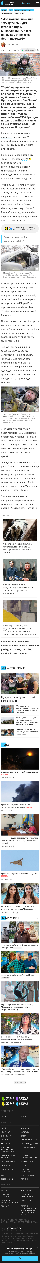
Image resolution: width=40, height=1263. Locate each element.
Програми (5, 1206)
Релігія (24, 1165)
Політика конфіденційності (9, 1201)
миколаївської (11, 117)
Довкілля (5, 1144)
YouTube (26, 649)
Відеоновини (7, 1179)
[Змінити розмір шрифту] (38, 50)
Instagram (21, 653)
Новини (4, 1117)
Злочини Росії (7, 1169)
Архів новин (26, 1190)
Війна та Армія (7, 14)
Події (3, 1128)
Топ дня (24, 1179)
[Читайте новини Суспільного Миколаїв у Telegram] (20, 1229)
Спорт (4, 1175)
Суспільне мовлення (6, 1195)
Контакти (5, 1190)
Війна (23, 1117)
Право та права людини (8, 1156)
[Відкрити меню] (38, 3)
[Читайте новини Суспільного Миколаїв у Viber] (16, 1229)
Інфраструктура (28, 1147)
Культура (25, 1132)
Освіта (24, 1136)
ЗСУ (11, 10)
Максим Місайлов (13, 45)
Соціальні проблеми (25, 1170)
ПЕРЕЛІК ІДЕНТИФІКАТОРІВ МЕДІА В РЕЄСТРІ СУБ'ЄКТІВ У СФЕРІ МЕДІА (28, 1210)
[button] (26, 159)
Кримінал (5, 1132)
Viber (17, 649)
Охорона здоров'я (29, 1144)
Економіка (6, 1136)
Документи (26, 1200)
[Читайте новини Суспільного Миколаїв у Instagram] (7, 1229)
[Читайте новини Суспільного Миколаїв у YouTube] (12, 1229)
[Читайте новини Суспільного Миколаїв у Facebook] (3, 1229)
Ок (20, 1258)
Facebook (6, 653)
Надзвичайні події (29, 1140)
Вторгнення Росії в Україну (24, 10)
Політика (5, 1165)
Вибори (4, 1140)
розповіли (6, 137)
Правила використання (27, 1195)
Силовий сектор (9, 1161)
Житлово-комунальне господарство (7, 1149)
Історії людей (19, 14)
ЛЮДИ (4, 10)
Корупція (25, 1128)
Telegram (8, 649)
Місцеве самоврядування (29, 1156)
